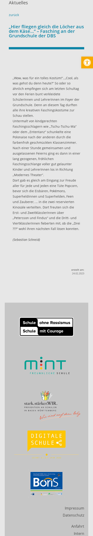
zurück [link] (14, 15)
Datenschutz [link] (73, 515)
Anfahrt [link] (77, 526)
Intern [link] (79, 533)
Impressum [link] (74, 508)
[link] (87, 62)
